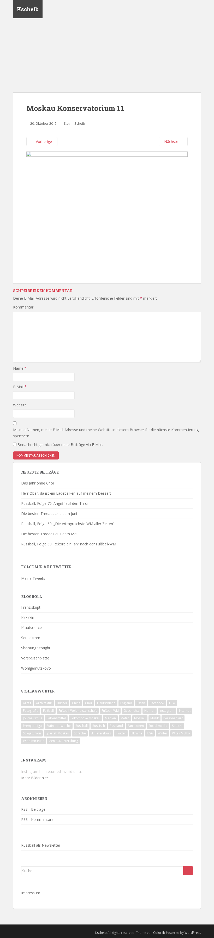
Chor (88, 703)
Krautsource (31, 627)
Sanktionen (136, 725)
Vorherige (43, 141)
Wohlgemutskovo (36, 668)
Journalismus (32, 718)
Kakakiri (27, 617)
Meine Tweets (33, 578)
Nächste (171, 141)
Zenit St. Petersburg (63, 741)
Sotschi (177, 725)
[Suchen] (188, 870)
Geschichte (131, 710)
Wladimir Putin (33, 741)
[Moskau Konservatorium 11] (107, 211)
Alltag (27, 703)
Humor (149, 710)
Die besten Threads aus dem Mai (49, 533)
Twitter (121, 733)
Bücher (62, 703)
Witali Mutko (181, 733)
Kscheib (28, 9)
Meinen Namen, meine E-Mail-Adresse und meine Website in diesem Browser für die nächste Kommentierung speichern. (106, 432)
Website (20, 404)
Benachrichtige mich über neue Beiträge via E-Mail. (60, 444)
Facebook (157, 703)
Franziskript (30, 607)
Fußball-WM (110, 710)
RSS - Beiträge (33, 809)
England (126, 703)
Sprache (80, 733)
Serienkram (30, 637)
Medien (110, 718)
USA (150, 733)
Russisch (98, 725)
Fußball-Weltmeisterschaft (77, 710)
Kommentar (23, 307)
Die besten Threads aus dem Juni (49, 513)
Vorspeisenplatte (35, 658)
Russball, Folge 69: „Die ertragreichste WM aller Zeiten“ (67, 523)
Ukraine (136, 733)
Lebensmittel (56, 718)
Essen (141, 703)
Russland (116, 725)
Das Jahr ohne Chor (37, 483)
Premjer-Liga (32, 725)
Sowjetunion (32, 733)
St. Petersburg (101, 733)
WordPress (193, 932)
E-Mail (20, 386)
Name (20, 368)
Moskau (140, 718)
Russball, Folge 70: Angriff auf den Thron (55, 503)
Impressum (30, 892)
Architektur (44, 703)
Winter (162, 733)
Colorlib (159, 932)
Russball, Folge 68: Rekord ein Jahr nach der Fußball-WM (68, 544)
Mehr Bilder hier (34, 777)
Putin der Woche (58, 725)
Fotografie (30, 710)
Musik (154, 718)
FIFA (172, 703)
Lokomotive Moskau (85, 718)
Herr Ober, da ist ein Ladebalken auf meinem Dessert (66, 493)
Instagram (166, 710)
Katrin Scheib (74, 123)
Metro (125, 718)
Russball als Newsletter (40, 845)
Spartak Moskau (57, 733)
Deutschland (106, 703)
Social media (157, 725)
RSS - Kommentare (37, 819)
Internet (185, 710)
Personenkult (173, 718)
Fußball (48, 710)
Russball (81, 725)
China (76, 703)
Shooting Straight (35, 647)
